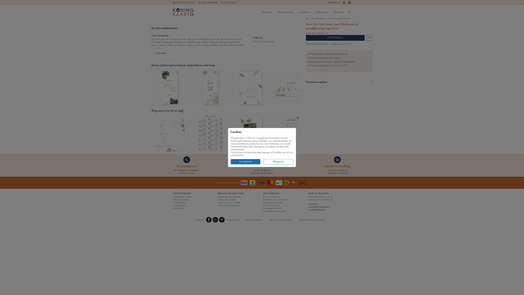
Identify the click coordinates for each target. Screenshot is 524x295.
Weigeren (278, 161)
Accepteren (245, 161)
